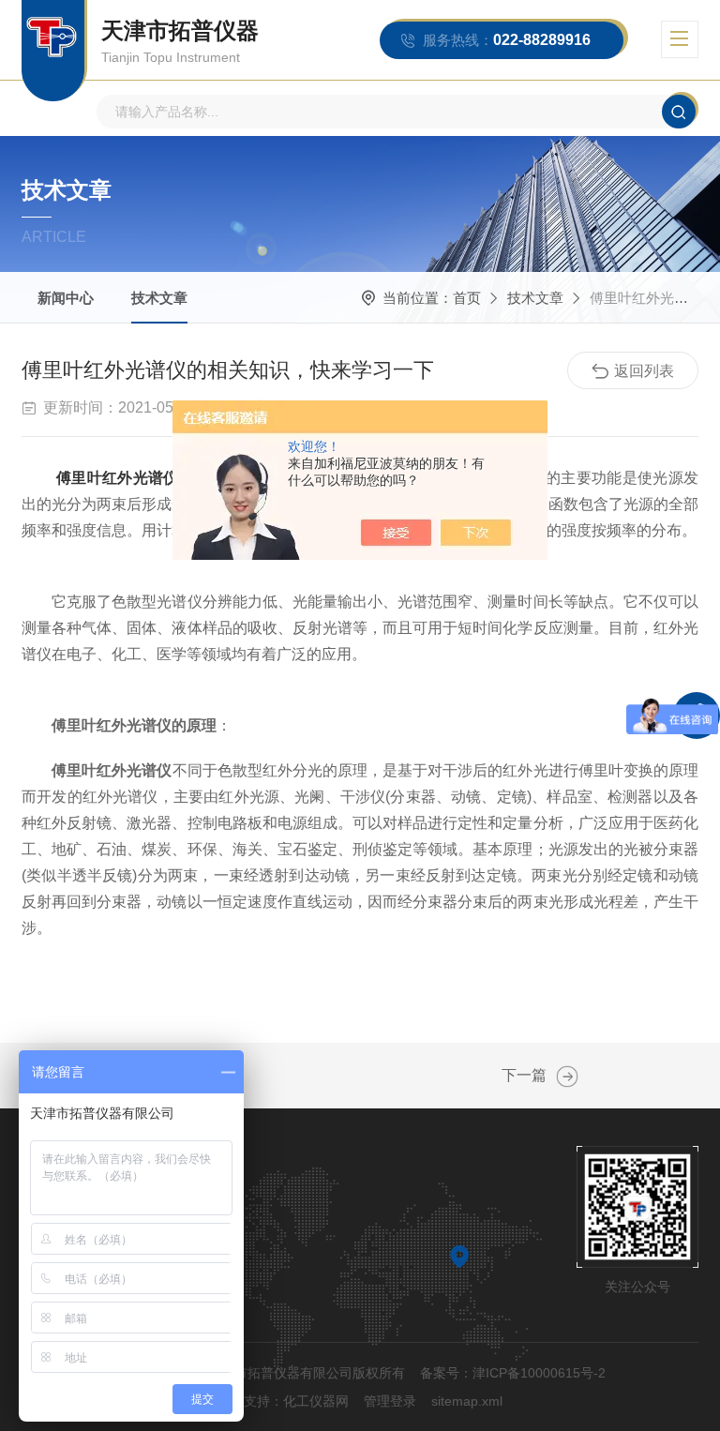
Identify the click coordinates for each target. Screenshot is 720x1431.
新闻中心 (66, 298)
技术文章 (159, 298)
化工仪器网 (316, 1400)
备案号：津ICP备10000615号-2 (513, 1372)
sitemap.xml (466, 1400)
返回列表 (644, 371)
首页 (467, 298)
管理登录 (390, 1400)
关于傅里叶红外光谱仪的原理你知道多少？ (567, 1076)
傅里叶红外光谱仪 (117, 478)
